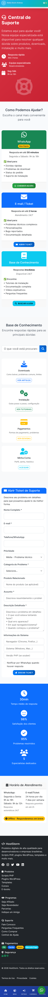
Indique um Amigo (11, 912)
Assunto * (9, 591)
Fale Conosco (8, 924)
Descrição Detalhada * (15, 605)
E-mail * (8, 523)
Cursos (5, 886)
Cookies (32, 978)
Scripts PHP (8, 875)
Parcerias (6, 908)
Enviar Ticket (25, 672)
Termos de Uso (8, 978)
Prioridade (9, 550)
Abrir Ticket (25, 244)
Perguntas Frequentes (13, 928)
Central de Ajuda (10, 934)
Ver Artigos (24, 380)
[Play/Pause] (3, 3)
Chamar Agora (25, 186)
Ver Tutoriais (24, 409)
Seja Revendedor (10, 905)
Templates (7, 882)
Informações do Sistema (16, 635)
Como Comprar (9, 931)
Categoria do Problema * (16, 564)
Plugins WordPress (11, 879)
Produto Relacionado (14, 578)
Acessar (24, 467)
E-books (6, 889)
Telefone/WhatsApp (14, 537)
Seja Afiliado (8, 901)
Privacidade (22, 978)
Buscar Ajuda (25, 303)
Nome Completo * (13, 510)
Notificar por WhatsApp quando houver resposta (23, 664)
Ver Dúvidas (24, 438)
